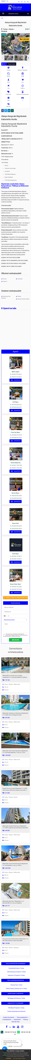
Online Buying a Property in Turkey (16, 971)
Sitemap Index (16, 1021)
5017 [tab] (4, 64)
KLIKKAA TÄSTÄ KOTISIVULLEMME (10, 257)
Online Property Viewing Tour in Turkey (16, 988)
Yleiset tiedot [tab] (11, 64)
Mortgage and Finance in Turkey (16, 998)
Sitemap (25, 1019)
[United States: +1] (5, 616)
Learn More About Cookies (19, 1058)
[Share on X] (5, 110)
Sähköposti (17, 380)
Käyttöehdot (17, 1019)
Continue (8, 1058)
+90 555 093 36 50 (17, 526)
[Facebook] (6, 1026)
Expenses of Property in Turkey (16, 975)
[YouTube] (18, 1026)
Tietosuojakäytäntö (22, 1017)
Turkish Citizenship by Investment (16, 1011)
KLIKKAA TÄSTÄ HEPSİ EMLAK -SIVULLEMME (13, 263)
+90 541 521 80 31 (17, 374)
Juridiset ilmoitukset (8, 1017)
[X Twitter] (10, 1027)
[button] (19, 1)
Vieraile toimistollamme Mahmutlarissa (17, 597)
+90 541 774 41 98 (17, 465)
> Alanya (10, 29)
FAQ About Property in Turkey (16, 1008)
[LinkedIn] (14, 1026)
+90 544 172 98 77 (17, 556)
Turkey (5, 29)
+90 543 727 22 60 (17, 586)
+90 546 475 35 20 (17, 435)
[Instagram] (22, 1026)
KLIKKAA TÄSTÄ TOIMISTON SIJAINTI (11, 266)
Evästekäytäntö (7, 1019)
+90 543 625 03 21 (17, 404)
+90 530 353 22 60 (17, 495)
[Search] (28, 13)
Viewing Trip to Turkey (16, 985)
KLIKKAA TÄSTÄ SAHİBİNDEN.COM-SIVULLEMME (14, 260)
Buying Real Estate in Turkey (16, 968)
